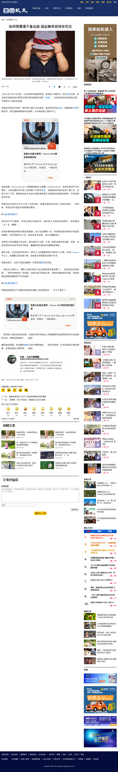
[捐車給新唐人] (100, 81)
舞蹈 (43, 262)
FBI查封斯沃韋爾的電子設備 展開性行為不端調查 (109, 224)
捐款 (97, 2)
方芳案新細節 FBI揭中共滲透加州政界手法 (108, 210)
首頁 (3, 20)
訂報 (87, 2)
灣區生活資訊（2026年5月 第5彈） (109, 441)
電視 (81, 2)
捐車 (92, 2)
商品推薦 (89, 8)
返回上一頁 (40, 513)
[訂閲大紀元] (100, 683)
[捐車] (100, 338)
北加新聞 (9, 20)
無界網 (96, 759)
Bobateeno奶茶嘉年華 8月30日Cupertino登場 (109, 276)
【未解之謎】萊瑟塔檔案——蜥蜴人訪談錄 (109, 362)
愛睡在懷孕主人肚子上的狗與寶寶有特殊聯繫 (27, 397)
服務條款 (24, 754)
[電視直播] (100, 747)
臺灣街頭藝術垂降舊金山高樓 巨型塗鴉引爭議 (109, 302)
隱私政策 (33, 754)
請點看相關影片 (10, 214)
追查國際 (15, 759)
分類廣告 (69, 8)
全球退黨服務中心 (69, 759)
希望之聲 (56, 759)
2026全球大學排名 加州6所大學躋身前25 (109, 389)
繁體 (115, 2)
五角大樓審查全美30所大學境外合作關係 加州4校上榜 (109, 237)
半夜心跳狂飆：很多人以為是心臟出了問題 (109, 349)
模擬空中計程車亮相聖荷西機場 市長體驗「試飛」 (109, 197)
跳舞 (48, 97)
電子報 (109, 2)
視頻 (79, 8)
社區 (47, 8)
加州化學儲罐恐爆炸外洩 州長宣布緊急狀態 (109, 467)
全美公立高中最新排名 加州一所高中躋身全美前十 (109, 184)
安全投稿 (42, 754)
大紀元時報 (47, 759)
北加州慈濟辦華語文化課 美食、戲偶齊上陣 (109, 250)
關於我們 (5, 754)
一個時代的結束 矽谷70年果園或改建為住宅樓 (109, 263)
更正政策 (14, 754)
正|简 (75, 87)
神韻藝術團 (36, 759)
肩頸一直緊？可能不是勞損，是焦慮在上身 (109, 376)
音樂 (69, 94)
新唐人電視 (25, 759)
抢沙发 (76, 419)
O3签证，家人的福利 (109, 453)
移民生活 (57, 8)
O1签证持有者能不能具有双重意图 (109, 402)
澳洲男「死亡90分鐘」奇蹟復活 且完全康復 (27, 400)
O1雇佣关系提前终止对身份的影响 (109, 428)
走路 (60, 108)
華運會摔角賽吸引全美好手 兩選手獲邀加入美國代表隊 (109, 289)
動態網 (88, 759)
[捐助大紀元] (100, 725)
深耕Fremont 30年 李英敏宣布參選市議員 (109, 415)
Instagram (75, 252)
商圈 (103, 2)
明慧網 (80, 759)
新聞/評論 (36, 8)
